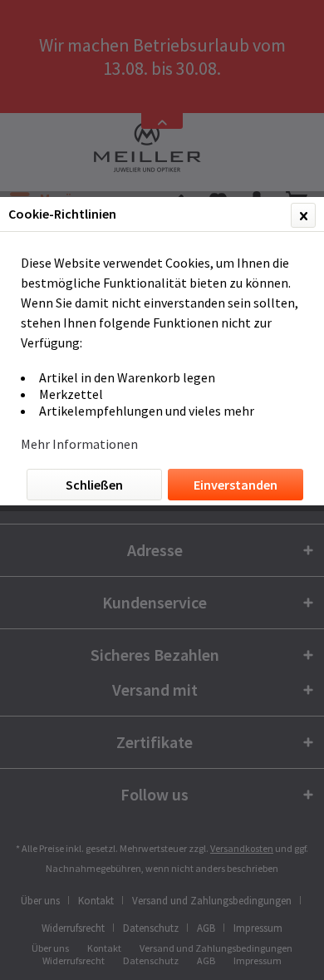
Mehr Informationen (79, 444)
